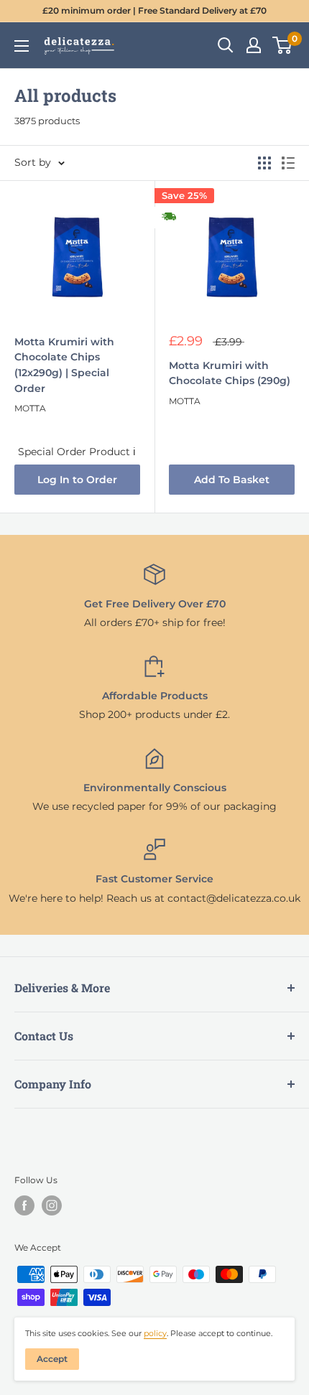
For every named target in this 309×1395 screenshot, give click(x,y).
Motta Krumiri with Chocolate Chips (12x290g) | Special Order (64, 365)
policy (155, 1333)
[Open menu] (21, 46)
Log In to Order (77, 479)
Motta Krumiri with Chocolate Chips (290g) (229, 373)
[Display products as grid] (264, 163)
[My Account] (253, 45)
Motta (30, 408)
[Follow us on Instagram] (52, 1205)
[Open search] (226, 45)
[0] (283, 45)
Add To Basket (231, 479)
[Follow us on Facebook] (24, 1205)
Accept (52, 1358)
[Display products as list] (288, 163)
